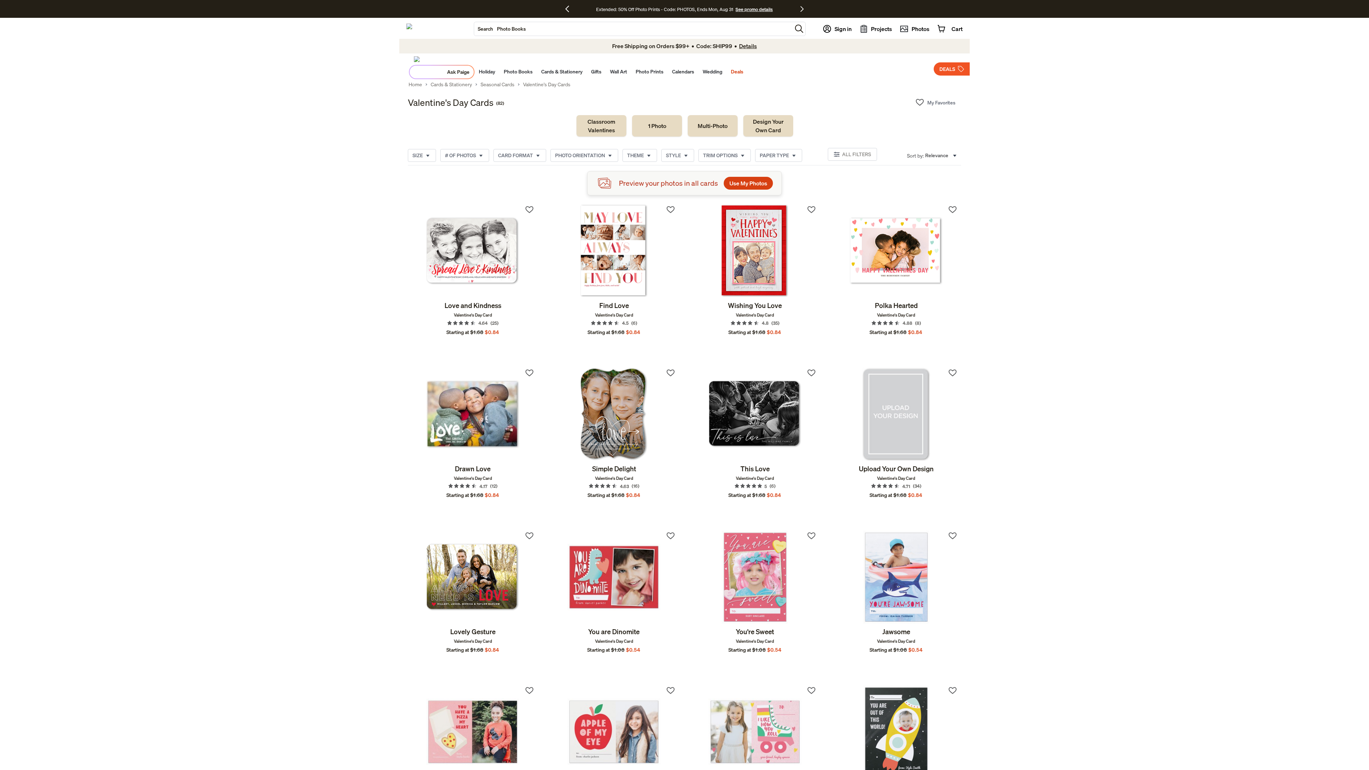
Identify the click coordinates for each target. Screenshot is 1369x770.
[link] (601, 126)
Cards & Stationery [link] (451, 84)
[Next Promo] (802, 9)
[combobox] (633, 29)
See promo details (754, 9)
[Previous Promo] (569, 9)
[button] (799, 28)
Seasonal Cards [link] (497, 84)
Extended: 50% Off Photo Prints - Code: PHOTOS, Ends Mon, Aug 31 (664, 9)
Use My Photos (748, 183)
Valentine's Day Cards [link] (546, 84)
